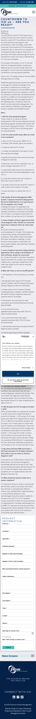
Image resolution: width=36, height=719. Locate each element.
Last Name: (6, 601)
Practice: (5, 523)
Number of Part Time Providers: (13, 561)
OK (18, 374)
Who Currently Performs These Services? (16, 569)
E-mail (4, 616)
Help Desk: (27, 2)
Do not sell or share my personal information (18, 380)
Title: (4, 608)
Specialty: (5, 539)
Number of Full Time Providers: (12, 554)
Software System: (8, 546)
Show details (26, 367)
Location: (5, 531)
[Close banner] (33, 336)
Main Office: (10, 2)
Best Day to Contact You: (10, 631)
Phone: (4, 623)
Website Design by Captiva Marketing (18, 709)
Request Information (18, 6)
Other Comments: (8, 576)
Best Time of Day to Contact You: (13, 639)
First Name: (6, 593)
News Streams (10, 655)
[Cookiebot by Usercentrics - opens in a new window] (21, 336)
